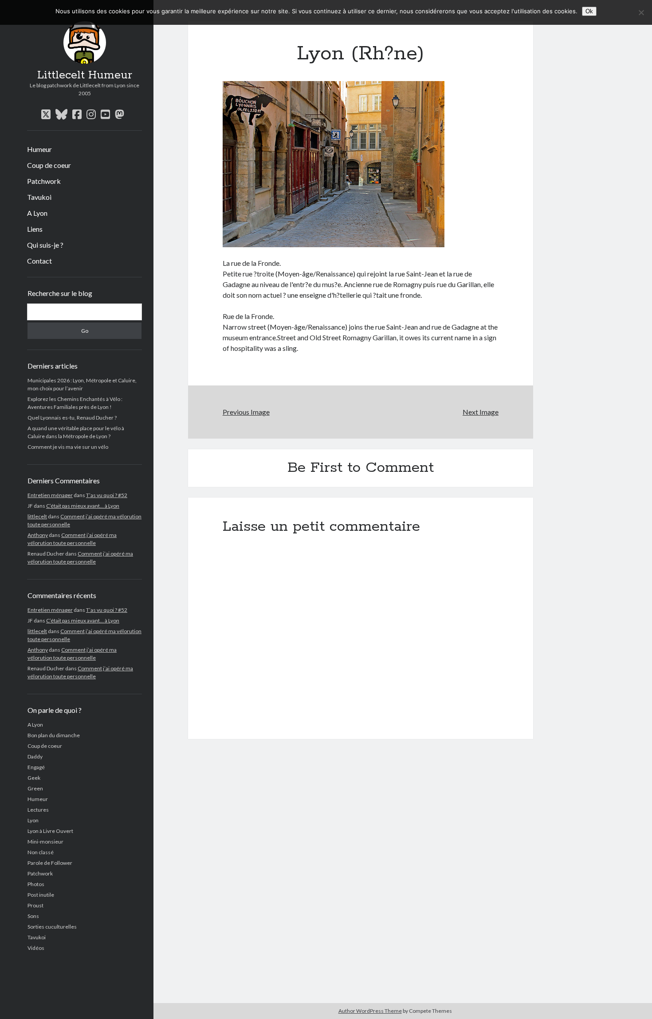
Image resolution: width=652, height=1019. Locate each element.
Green (35, 788)
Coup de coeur (49, 165)
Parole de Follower (49, 863)
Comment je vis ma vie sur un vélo (67, 446)
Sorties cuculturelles (52, 926)
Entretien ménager (50, 495)
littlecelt (37, 516)
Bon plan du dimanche (53, 735)
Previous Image (246, 412)
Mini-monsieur (45, 841)
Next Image (481, 412)
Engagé (36, 767)
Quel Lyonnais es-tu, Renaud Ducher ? (72, 417)
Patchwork (44, 181)
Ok (589, 11)
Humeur (39, 149)
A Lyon (37, 213)
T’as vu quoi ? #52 (106, 495)
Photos (35, 884)
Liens (35, 229)
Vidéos (35, 948)
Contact (39, 261)
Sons (33, 916)
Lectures (38, 809)
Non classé (40, 852)
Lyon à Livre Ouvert (50, 831)
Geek (33, 777)
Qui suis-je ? (45, 245)
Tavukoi (39, 197)
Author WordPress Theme (370, 1010)
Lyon (33, 820)
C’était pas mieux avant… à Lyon (82, 505)
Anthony (37, 535)
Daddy (35, 756)
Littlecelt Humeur (84, 75)
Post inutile (40, 894)
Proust (35, 905)
